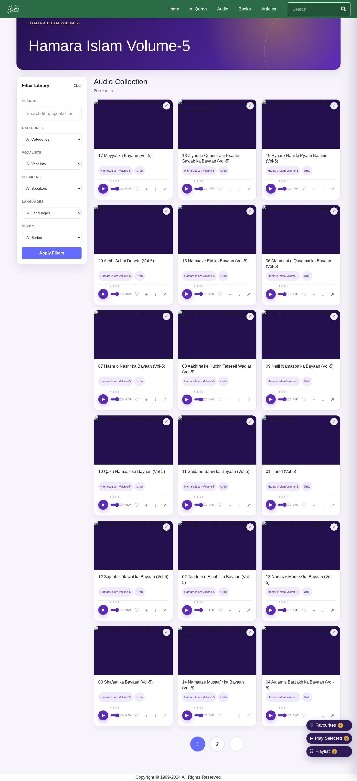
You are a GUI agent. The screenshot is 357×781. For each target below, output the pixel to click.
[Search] (343, 9)
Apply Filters (51, 253)
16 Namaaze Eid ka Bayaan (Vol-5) (214, 261)
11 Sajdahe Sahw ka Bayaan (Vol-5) (215, 471)
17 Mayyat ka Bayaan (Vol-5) (125, 155)
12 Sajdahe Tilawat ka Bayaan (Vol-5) (133, 577)
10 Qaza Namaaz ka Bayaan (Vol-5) (131, 471)
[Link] (14, 9)
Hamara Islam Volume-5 (115, 170)
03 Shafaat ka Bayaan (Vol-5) (125, 682)
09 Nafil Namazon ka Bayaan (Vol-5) (299, 366)
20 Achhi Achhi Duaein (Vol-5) (126, 261)
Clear (78, 86)
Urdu (139, 170)
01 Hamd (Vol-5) (281, 471)
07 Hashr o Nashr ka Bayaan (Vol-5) (131, 366)
